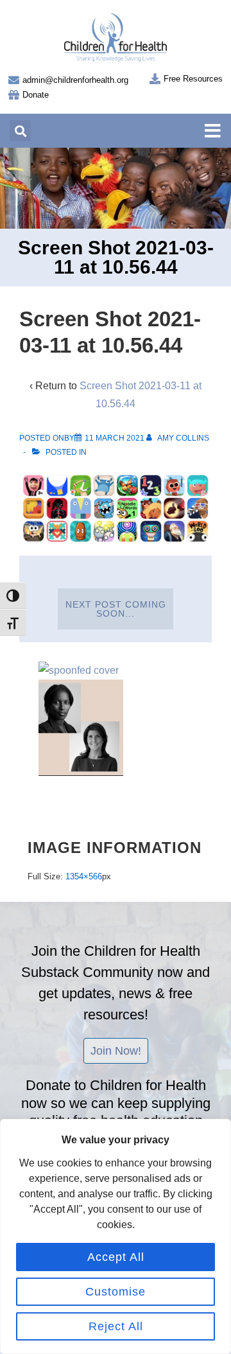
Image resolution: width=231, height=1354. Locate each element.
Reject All (116, 1326)
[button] (20, 130)
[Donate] (13, 94)
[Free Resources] (155, 78)
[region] (115, 1236)
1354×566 (83, 876)
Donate (35, 95)
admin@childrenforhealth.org (75, 80)
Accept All (115, 1257)
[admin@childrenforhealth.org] (13, 80)
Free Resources (193, 79)
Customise (115, 1291)
